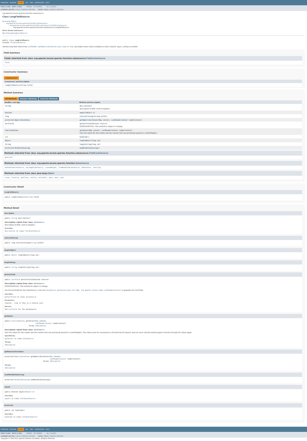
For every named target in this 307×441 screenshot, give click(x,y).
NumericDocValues (22, 120)
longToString (85, 144)
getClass (25, 177)
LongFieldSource (12, 85)
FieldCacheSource (17, 42)
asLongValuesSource (34, 167)
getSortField (85, 124)
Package (13, 2)
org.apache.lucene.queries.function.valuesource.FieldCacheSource (38, 25)
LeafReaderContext (119, 120)
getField (8, 157)
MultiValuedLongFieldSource (14, 33)
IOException (40, 326)
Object (89, 113)
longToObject (85, 140)
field (7, 62)
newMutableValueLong (89, 148)
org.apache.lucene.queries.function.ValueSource (26, 23)
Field (18, 9)
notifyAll (42, 177)
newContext (86, 167)
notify (33, 177)
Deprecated (39, 2)
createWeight (50, 167)
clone (7, 177)
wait (51, 177)
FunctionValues (11, 130)
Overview (4, 2)
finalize (15, 177)
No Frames (38, 7)
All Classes (51, 7)
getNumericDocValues (89, 120)
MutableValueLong (22, 148)
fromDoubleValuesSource (69, 167)
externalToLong (86, 116)
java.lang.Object (9, 21)
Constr (24, 9)
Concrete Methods (49, 99)
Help (47, 2)
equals (82, 113)
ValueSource (82, 163)
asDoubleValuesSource (14, 167)
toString (97, 167)
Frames (29, 7)
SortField (9, 124)
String (23, 85)
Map (100, 120)
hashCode (83, 137)
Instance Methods (28, 99)
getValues (84, 130)
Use (26, 2)
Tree (31, 2)
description (85, 106)
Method (32, 9)
